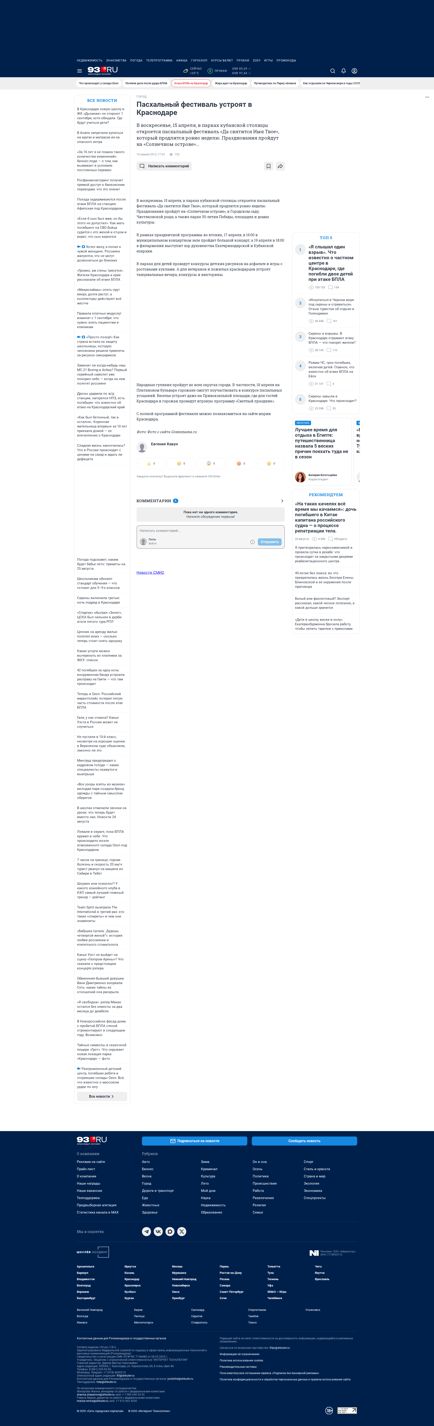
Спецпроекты (315, 1198)
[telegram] (146, 1231)
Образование (211, 1212)
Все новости (102, 100)
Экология (311, 1183)
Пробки (243, 60)
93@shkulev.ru (125, 1375)
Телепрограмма (159, 60)
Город (146, 1183)
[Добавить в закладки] (268, 166)
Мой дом (208, 1191)
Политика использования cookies (241, 1360)
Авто (146, 1162)
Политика (261, 1176)
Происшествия (265, 1183)
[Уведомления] (343, 71)
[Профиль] (354, 71)
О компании (86, 1176)
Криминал (209, 1169)
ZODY (257, 60)
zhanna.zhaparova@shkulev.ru (96, 1394)
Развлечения (263, 1198)
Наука (205, 1198)
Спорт (308, 1162)
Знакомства (116, 60)
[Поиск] (332, 71)
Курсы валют (222, 60)
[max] (170, 1231)
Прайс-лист (86, 1169)
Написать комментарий (168, 166)
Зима (205, 1162)
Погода (136, 60)
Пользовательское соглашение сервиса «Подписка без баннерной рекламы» (269, 1373)
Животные (150, 1205)
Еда (145, 1198)
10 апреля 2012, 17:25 (151, 154)
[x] (181, 1231)
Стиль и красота (317, 1169)
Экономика (313, 1191)
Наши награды (88, 1183)
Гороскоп (199, 60)
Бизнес (147, 1169)
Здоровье (150, 1212)
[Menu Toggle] (79, 71)
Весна (146, 1176)
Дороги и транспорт (158, 1191)
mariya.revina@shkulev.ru (92, 1401)
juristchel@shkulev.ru (180, 1378)
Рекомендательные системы (238, 1366)
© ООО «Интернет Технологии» (149, 1411)
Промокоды (286, 60)
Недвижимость (90, 60)
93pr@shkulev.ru (279, 1347)
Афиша (182, 60)
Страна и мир (314, 1176)
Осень (257, 1169)
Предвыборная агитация (96, 1205)
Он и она (260, 1162)
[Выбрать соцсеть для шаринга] (280, 166)
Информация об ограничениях (239, 1354)
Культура (208, 1176)
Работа (258, 1191)
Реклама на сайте (91, 1162)
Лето (205, 1183)
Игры (268, 60)
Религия (259, 1205)
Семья (258, 1212)
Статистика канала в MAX (97, 1212)
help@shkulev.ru (106, 1382)
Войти (152, 543)
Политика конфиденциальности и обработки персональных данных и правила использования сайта (285, 1379)
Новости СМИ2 (150, 572)
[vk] (158, 1231)
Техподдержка (88, 1198)
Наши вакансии (89, 1191)
